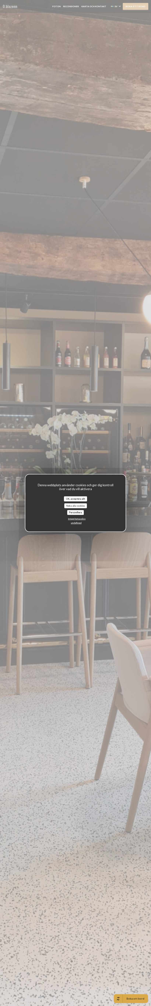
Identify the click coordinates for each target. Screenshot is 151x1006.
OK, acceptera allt (75, 498)
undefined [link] (76, 522)
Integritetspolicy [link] (77, 518)
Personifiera (75, 512)
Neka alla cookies (75, 505)
